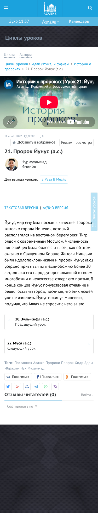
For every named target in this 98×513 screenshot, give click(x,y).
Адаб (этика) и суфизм (51, 64)
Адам (88, 363)
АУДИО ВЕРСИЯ (55, 208)
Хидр (79, 363)
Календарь (79, 21)
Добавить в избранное (36, 142)
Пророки (53, 363)
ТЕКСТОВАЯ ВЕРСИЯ (21, 208)
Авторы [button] (26, 54)
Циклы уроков (16, 64)
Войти (86, 395)
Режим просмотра (76, 142)
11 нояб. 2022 (13, 136)
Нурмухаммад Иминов (34, 164)
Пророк (68, 363)
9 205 (31, 136)
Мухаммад (35, 368)
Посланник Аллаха (29, 363)
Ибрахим (12, 368)
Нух (23, 368)
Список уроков (94, 209)
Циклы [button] (9, 54)
